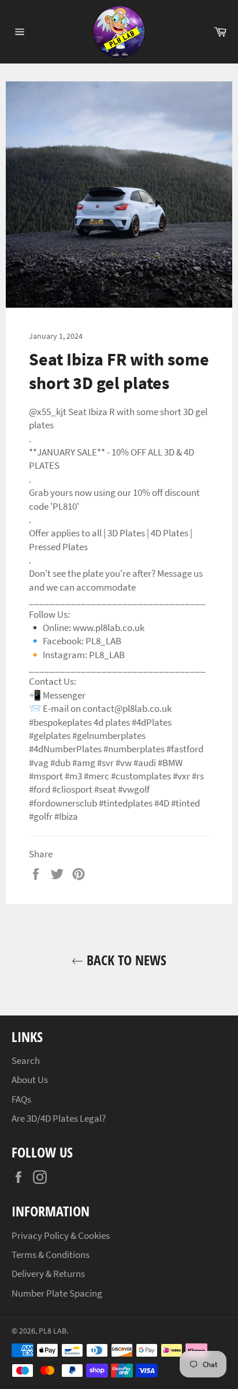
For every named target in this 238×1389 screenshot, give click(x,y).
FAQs (21, 1099)
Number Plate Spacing (57, 1293)
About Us (30, 1079)
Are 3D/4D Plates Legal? (59, 1118)
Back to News (124, 959)
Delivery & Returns (48, 1273)
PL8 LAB (52, 1331)
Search (26, 1060)
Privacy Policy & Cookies (61, 1235)
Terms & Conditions (51, 1254)
